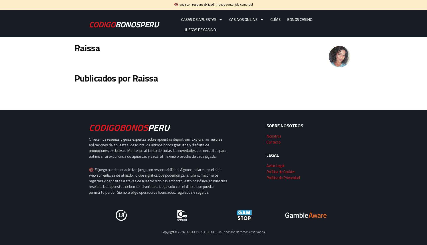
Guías (275, 19)
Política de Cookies (280, 171)
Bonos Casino (299, 19)
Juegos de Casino (200, 29)
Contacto (273, 142)
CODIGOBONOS (129, 127)
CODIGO (124, 24)
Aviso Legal (275, 165)
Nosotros (273, 136)
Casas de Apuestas (198, 19)
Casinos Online (243, 19)
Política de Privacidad (283, 177)
